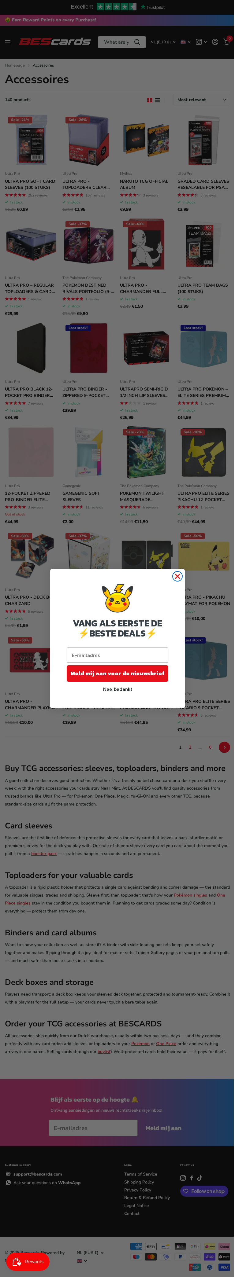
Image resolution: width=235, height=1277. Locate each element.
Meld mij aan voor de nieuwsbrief (117, 673)
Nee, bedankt (117, 689)
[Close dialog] (177, 576)
